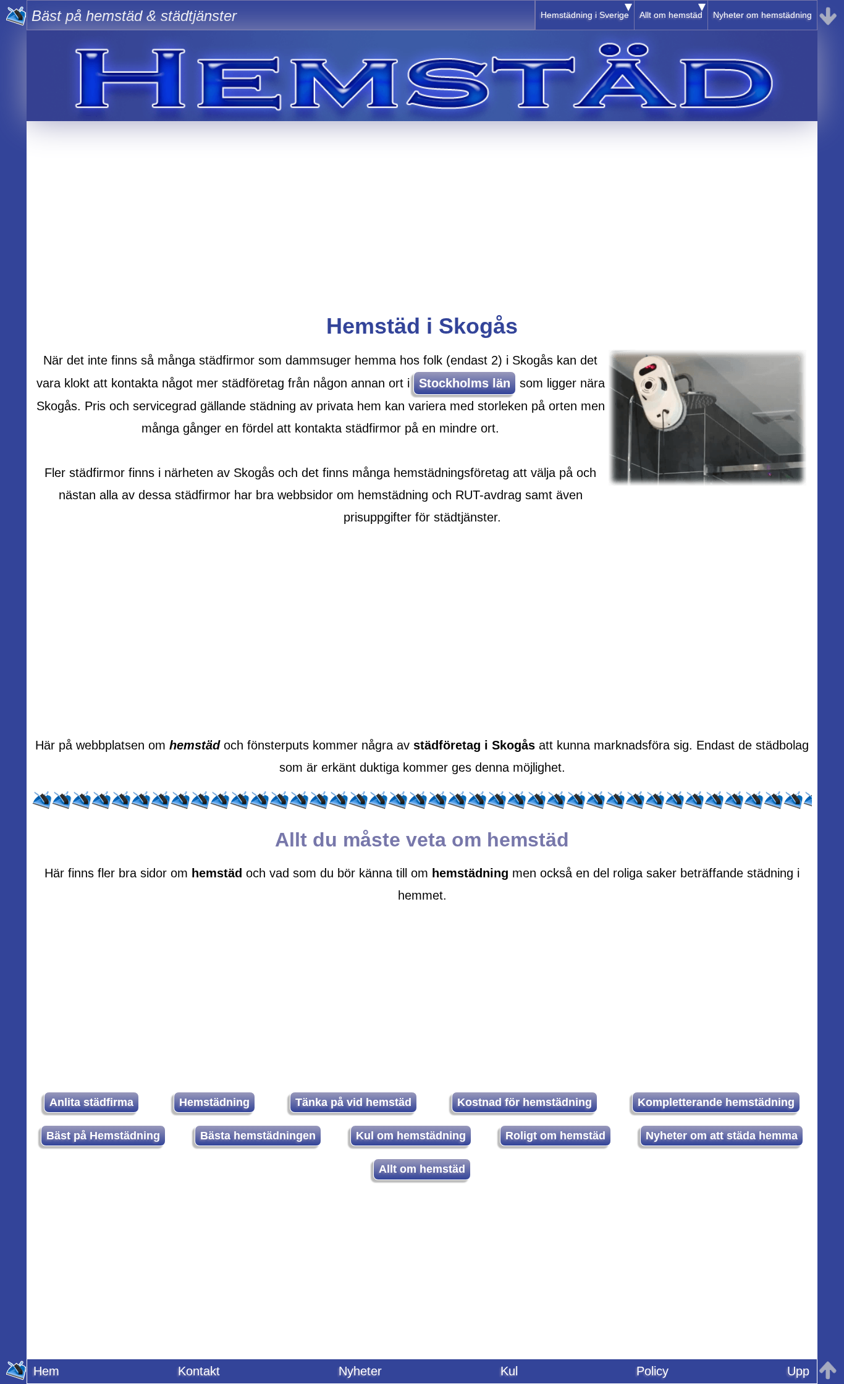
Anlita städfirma (91, 1102)
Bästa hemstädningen (258, 1135)
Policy (652, 1371)
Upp (798, 1371)
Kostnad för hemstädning (524, 1102)
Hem (46, 1371)
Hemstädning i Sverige (585, 15)
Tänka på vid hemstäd (353, 1102)
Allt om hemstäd (671, 15)
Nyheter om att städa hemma (722, 1135)
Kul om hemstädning (411, 1135)
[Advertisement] (422, 207)
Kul (509, 1371)
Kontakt (199, 1371)
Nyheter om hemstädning (762, 15)
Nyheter (360, 1371)
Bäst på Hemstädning (103, 1135)
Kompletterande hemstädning (716, 1102)
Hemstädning (214, 1102)
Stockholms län (464, 383)
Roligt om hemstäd (555, 1135)
